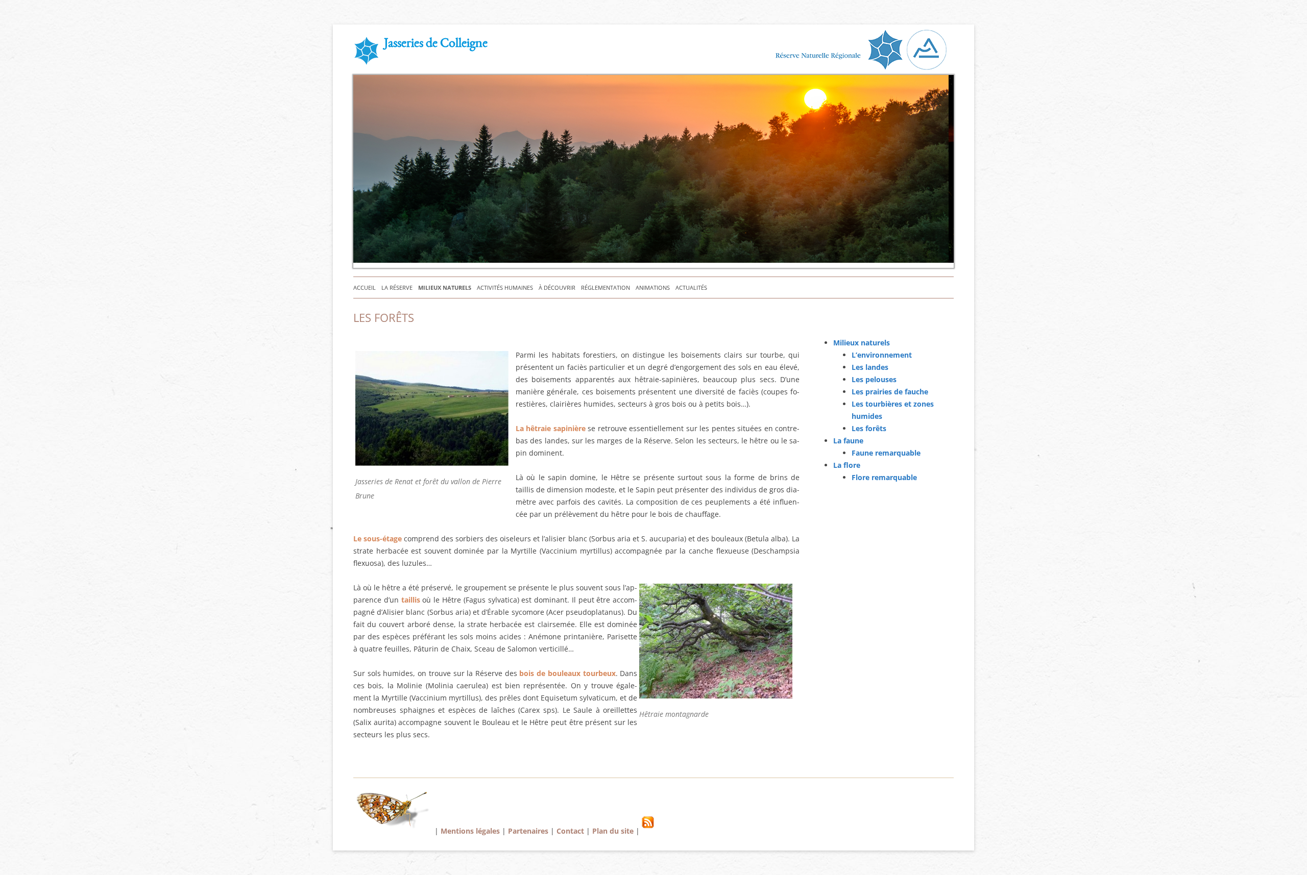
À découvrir (557, 287)
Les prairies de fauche (890, 391)
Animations (653, 287)
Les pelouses (874, 379)
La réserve (397, 287)
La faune (848, 440)
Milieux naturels (444, 287)
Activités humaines (505, 287)
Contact (570, 831)
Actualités (691, 287)
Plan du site (613, 831)
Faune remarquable (886, 453)
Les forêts (869, 428)
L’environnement (882, 355)
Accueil (364, 287)
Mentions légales (470, 831)
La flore (846, 465)
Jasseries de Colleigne (436, 44)
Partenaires (528, 831)
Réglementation (605, 287)
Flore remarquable (884, 477)
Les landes (870, 367)
